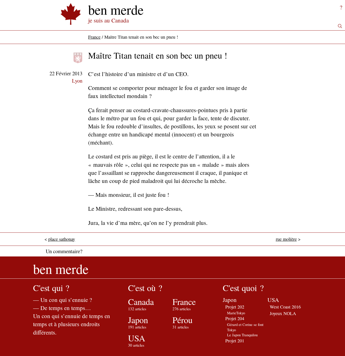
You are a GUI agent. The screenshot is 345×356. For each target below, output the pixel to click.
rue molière (286, 239)
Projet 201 (234, 341)
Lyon (77, 80)
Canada (141, 301)
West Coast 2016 (285, 307)
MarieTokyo (236, 312)
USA (136, 338)
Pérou (182, 320)
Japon (138, 320)
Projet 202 (234, 307)
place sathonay (61, 239)
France (94, 37)
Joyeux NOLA (283, 313)
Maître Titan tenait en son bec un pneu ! (157, 55)
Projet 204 (234, 318)
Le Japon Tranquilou (242, 334)
